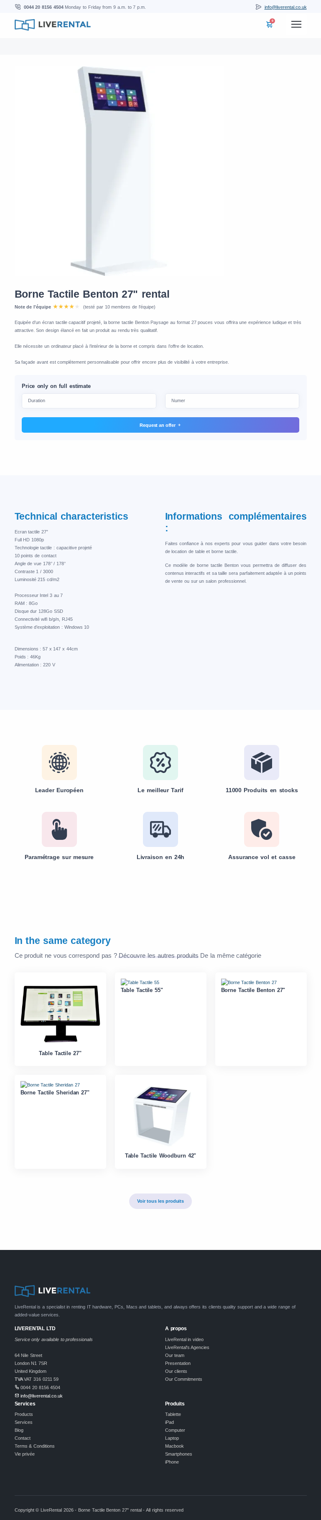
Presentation (178, 1363)
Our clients (176, 1371)
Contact (23, 1438)
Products (24, 1414)
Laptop (172, 1438)
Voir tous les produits (160, 1201)
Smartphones (178, 1453)
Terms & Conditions (35, 1446)
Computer (175, 1430)
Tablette (173, 1414)
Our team (175, 1355)
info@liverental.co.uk (286, 7)
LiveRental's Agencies (187, 1347)
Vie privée (25, 1453)
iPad (169, 1422)
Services (24, 1422)
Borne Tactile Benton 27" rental (92, 294)
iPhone (172, 1461)
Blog (19, 1430)
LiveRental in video (184, 1339)
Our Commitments (184, 1379)
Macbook (174, 1446)
